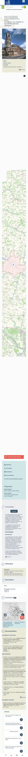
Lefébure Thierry (7, 63)
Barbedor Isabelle (14, 17)
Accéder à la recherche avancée (14, 9)
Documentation (10, 475)
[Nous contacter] (17, 755)
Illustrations (9, 471)
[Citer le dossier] (22, 755)
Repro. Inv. (17, 623)
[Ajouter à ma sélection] (5, 755)
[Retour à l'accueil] (2, 2)
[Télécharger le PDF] (11, 755)
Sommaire (14, 511)
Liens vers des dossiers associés (14, 478)
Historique (8, 464)
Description (9, 468)
